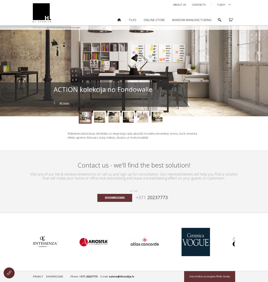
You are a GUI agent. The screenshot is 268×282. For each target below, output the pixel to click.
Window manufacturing (191, 20)
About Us (179, 4)
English (221, 4)
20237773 (152, 197)
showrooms (115, 198)
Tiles (132, 20)
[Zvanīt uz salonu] (9, 272)
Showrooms (54, 276)
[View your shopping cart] (233, 20)
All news (64, 103)
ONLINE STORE (154, 20)
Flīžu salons (39, 27)
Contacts (199, 4)
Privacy (38, 276)
